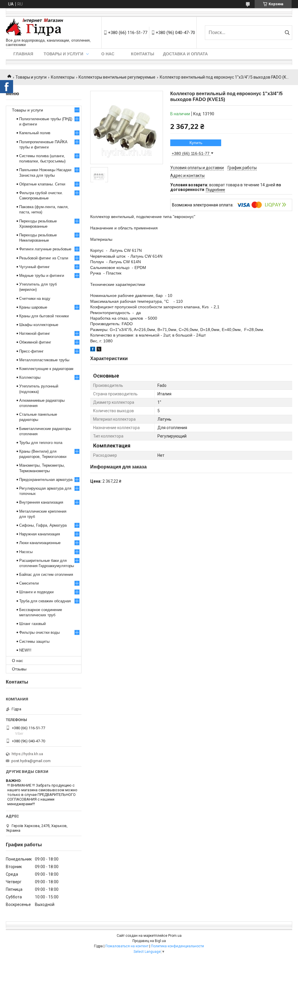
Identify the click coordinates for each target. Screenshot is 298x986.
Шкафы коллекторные (38, 325)
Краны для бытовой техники (44, 316)
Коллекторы (62, 77)
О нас (107, 54)
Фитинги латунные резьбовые (45, 249)
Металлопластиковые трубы (44, 360)
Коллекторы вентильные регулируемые (117, 77)
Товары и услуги (63, 54)
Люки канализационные (40, 543)
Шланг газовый (32, 624)
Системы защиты (34, 641)
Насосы (26, 552)
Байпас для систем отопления (46, 574)
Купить (195, 142)
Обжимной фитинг (35, 342)
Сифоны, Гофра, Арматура (43, 525)
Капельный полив (34, 133)
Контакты (142, 54)
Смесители (29, 583)
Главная (23, 54)
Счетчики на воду (34, 298)
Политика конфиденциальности (177, 946)
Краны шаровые (33, 307)
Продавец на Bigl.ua (149, 941)
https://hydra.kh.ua (27, 754)
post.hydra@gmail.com (31, 761)
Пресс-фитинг (31, 351)
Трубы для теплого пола (40, 442)
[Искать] (287, 32)
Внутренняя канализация (41, 502)
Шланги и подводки (36, 592)
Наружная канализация (39, 534)
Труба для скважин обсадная (45, 601)
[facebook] (92, 350)
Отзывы (19, 669)
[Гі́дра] (34, 27)
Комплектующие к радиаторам (46, 369)
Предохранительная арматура (45, 479)
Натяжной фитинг (34, 333)
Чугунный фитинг (34, 267)
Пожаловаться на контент (126, 946)
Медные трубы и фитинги (41, 275)
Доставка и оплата (185, 54)
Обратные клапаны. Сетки (42, 184)
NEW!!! (25, 650)
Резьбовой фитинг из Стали (43, 258)
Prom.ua (175, 936)
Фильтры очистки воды (39, 632)
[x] (99, 350)
